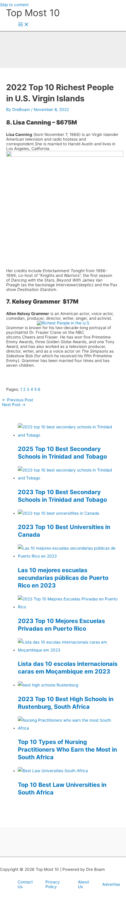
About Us (83, 884)
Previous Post (17, 400)
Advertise (111, 884)
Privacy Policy (52, 884)
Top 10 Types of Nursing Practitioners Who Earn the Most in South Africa (67, 749)
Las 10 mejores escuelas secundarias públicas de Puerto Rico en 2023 (63, 578)
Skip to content (14, 4)
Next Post (13, 404)
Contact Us (25, 884)
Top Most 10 (33, 12)
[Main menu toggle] (23, 24)
